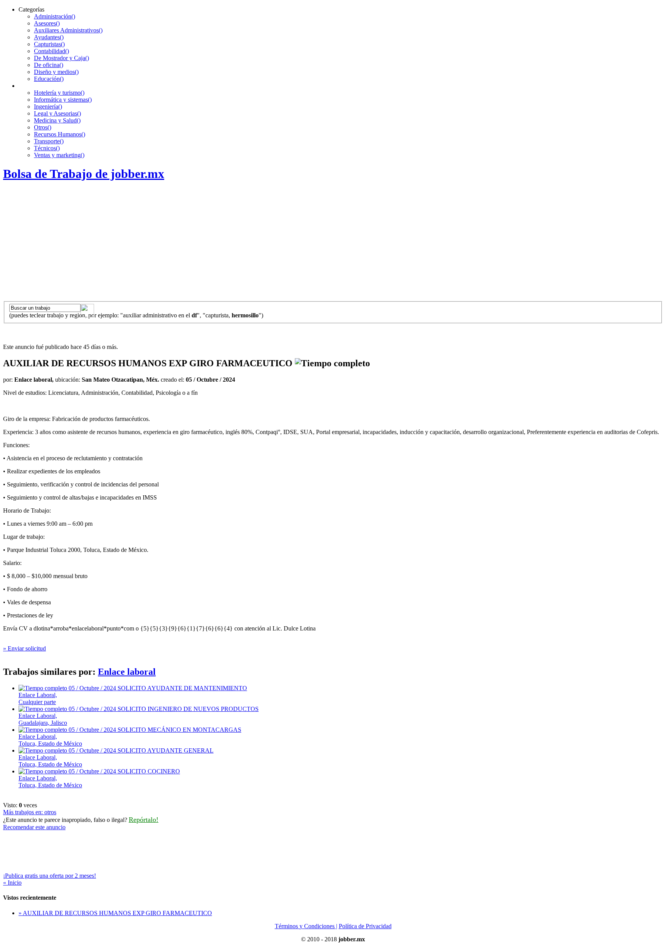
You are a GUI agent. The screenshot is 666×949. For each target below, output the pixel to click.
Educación (49, 78)
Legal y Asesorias (57, 113)
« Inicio (12, 882)
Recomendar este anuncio (34, 827)
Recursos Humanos (59, 134)
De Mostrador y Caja (61, 58)
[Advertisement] (333, 243)
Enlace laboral (127, 672)
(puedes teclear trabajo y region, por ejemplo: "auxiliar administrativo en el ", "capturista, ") (136, 315)
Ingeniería (48, 106)
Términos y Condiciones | (306, 926)
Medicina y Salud (57, 120)
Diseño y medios (56, 72)
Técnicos (47, 148)
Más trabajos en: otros (29, 812)
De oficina (48, 65)
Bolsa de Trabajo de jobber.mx (83, 174)
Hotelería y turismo (59, 92)
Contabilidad (51, 51)
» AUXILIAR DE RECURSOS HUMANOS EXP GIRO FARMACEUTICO (115, 913)
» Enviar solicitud (24, 648)
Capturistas (49, 44)
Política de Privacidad (365, 926)
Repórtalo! (143, 819)
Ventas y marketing (59, 155)
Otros (42, 127)
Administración (54, 16)
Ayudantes (49, 37)
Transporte (49, 141)
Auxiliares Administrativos (68, 30)
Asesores (47, 23)
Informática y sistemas (63, 99)
